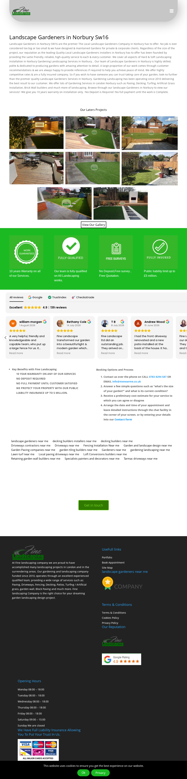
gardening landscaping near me (150, 450)
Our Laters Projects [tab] (93, 110)
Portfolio (107, 557)
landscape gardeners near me (29, 441)
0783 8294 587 (158, 376)
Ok (83, 772)
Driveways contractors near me (30, 445)
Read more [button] (16, 353)
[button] (36, 297)
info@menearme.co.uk (126, 381)
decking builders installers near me (74, 441)
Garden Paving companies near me (33, 450)
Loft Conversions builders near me (105, 454)
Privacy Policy (110, 623)
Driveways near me (67, 445)
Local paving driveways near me (59, 454)
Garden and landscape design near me (148, 445)
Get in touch (93, 505)
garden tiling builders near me (78, 450)
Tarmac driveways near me (140, 458)
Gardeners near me (114, 450)
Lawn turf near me (22, 454)
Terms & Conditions (114, 612)
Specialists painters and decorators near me (92, 458)
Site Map (107, 567)
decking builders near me (117, 441)
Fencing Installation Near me (101, 445)
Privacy (100, 773)
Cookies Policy (110, 617)
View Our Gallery (93, 225)
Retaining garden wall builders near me (35, 458)
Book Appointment (113, 562)
